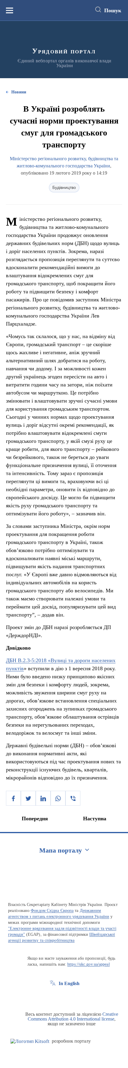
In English (69, 983)
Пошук (112, 10)
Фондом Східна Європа (52, 910)
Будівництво (64, 187)
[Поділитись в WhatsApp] (58, 798)
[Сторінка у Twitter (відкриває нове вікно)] (63, 997)
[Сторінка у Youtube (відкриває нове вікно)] (74, 997)
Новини (18, 92)
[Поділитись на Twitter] (28, 798)
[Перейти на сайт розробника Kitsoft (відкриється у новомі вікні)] (30, 1041)
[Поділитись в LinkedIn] (43, 798)
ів (22, 668)
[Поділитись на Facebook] (13, 798)
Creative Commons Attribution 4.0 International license (73, 1016)
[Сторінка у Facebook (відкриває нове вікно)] (52, 997)
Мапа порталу (60, 850)
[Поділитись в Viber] (73, 798)
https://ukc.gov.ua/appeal (88, 964)
